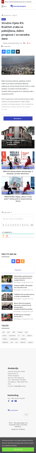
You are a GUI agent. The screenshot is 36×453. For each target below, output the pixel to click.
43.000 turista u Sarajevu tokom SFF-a (22, 315)
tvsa (17, 342)
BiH (3, 332)
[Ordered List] (13, 225)
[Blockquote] (18, 225)
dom (8, 332)
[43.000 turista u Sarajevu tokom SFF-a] (7, 317)
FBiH (13, 332)
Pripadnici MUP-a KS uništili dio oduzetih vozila (23, 286)
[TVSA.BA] (18, 6)
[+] (27, 225)
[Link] (22, 225)
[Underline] (8, 225)
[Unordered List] (15, 225)
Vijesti (14, 15)
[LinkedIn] (13, 52)
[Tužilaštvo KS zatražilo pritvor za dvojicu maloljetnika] (7, 297)
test (12, 342)
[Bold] (3, 225)
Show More (17, 118)
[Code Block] (20, 225)
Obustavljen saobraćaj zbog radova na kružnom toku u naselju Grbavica (23, 278)
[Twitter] (8, 52)
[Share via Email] (18, 52)
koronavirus (12, 335)
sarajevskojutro (14, 339)
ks (18, 335)
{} (25, 225)
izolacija (20, 332)
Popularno (18, 270)
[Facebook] (4, 52)
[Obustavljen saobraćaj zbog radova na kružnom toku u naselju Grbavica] (7, 279)
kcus (26, 332)
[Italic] (6, 225)
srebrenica (5, 342)
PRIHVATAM (18, 449)
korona (4, 335)
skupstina (23, 339)
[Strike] (10, 225)
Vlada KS (22, 342)
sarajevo (5, 339)
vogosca (30, 342)
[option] (18, 137)
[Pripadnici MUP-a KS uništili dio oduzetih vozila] (7, 288)
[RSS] (23, 261)
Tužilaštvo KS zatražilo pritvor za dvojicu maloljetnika (24, 295)
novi (23, 335)
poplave (29, 335)
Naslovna (7, 15)
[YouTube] (18, 261)
